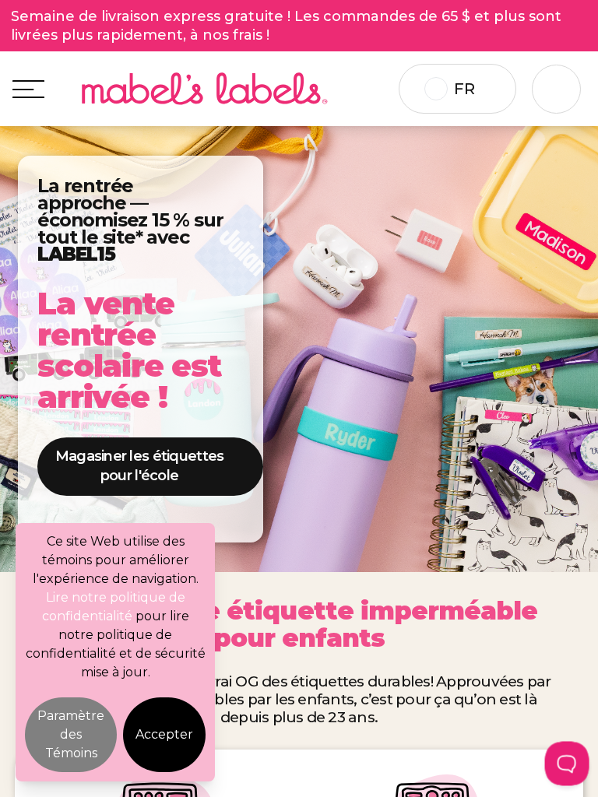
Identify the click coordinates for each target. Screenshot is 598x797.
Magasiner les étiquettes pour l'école (139, 466)
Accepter (164, 734)
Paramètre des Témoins (70, 734)
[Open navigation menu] (28, 89)
